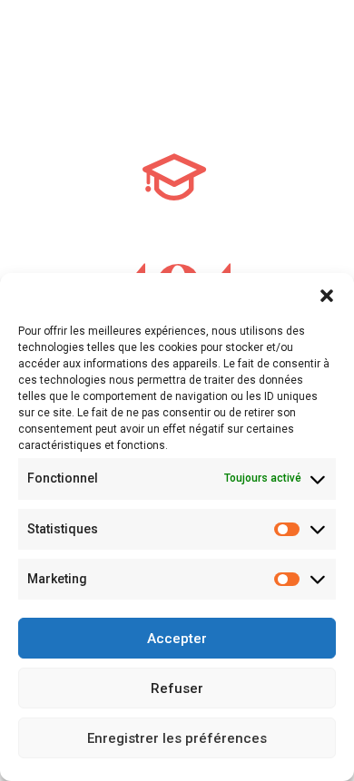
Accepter (177, 638)
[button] (327, 296)
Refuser (177, 688)
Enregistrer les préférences (177, 738)
